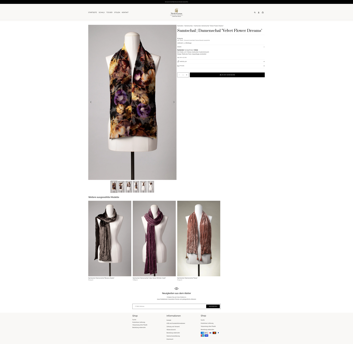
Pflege (182, 65)
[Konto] (259, 12)
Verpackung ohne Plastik (139, 325)
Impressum (170, 339)
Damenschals (188, 26)
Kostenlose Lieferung (138, 322)
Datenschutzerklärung (173, 336)
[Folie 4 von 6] (136, 187)
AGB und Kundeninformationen (176, 323)
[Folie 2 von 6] (121, 187)
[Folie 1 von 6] (114, 187)
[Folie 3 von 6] (128, 187)
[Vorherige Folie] (90, 102)
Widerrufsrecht (171, 329)
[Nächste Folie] (174, 102)
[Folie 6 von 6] (150, 187)
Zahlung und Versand (173, 326)
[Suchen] (255, 12)
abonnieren (213, 306)
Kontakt (169, 320)
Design (179, 47)
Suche (134, 319)
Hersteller (183, 61)
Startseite (180, 26)
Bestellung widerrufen (139, 327)
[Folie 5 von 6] (143, 187)
